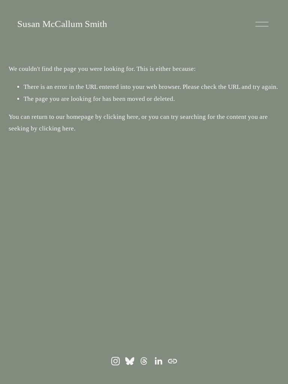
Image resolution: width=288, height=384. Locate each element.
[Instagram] (115, 361)
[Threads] (144, 361)
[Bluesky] (129, 361)
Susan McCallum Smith (62, 24)
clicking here (121, 116)
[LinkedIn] (158, 361)
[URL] (172, 361)
